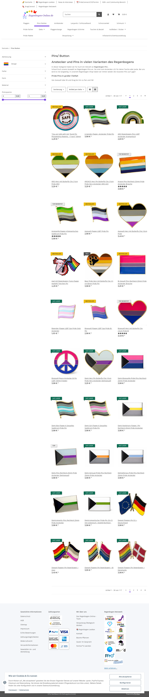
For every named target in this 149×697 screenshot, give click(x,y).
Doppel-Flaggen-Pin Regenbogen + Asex (65, 569)
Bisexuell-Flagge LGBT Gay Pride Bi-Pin (98, 329)
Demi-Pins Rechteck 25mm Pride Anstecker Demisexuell (64, 474)
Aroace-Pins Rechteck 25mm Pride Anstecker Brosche (131, 182)
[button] (108, 14)
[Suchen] (99, 14)
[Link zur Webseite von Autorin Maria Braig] (120, 636)
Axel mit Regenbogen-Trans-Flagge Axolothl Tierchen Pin (65, 282)
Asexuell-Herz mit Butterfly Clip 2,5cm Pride (132, 232)
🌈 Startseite (27, 2)
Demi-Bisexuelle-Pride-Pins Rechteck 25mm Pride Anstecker (132, 379)
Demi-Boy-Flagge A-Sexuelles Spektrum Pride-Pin (63, 426)
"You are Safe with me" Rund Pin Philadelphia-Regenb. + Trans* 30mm (66, 135)
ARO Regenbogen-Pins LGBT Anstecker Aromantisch (129, 135)
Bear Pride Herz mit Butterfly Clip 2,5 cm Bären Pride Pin (99, 282)
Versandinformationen (29, 645)
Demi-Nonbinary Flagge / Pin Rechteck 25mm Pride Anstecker (130, 426)
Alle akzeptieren (125, 677)
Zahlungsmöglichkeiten (29, 637)
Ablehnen (125, 689)
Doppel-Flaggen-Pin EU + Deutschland (127, 521)
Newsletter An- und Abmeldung (28, 650)
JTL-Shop (137, 694)
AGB (22, 620)
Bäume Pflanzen (82, 638)
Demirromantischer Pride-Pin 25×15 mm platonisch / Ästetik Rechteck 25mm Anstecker (99, 521)
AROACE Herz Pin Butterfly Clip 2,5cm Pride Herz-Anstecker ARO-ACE (99, 182)
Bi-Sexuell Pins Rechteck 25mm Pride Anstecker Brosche (132, 282)
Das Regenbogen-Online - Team (86, 617)
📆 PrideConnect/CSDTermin (87, 2)
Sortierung (57, 89)
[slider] (2, 99)
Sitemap (23, 624)
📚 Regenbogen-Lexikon (45, 2)
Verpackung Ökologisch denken (85, 624)
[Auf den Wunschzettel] (77, 107)
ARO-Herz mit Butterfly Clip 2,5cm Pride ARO (65, 182)
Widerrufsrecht (26, 641)
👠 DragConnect (28, 6)
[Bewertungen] (122, 186)
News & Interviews (65, 2)
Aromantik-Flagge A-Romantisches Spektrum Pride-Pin (65, 232)
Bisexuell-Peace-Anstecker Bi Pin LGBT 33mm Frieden (64, 379)
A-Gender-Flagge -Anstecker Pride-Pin (99, 134)
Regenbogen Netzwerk (47, 6)
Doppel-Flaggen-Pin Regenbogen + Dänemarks (131, 569)
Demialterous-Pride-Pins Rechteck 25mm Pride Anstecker (131, 474)
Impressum (12, 690)
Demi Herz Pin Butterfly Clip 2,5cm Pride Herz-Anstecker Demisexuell (98, 379)
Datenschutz (24, 690)
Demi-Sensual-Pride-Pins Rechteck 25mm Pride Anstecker (98, 474)
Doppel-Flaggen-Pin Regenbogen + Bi (99, 568)
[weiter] (145, 96)
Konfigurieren (125, 683)
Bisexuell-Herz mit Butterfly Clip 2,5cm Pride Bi (130, 329)
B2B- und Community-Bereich (114, 2)
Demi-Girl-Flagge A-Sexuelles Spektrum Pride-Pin (96, 426)
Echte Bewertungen (28, 633)
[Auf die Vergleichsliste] (70, 107)
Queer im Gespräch (84, 642)
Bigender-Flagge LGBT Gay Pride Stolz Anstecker (66, 329)
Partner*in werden (83, 646)
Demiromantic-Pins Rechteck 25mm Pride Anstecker (65, 521)
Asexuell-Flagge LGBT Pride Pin (97, 231)
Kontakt (79, 633)
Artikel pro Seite (75, 89)
